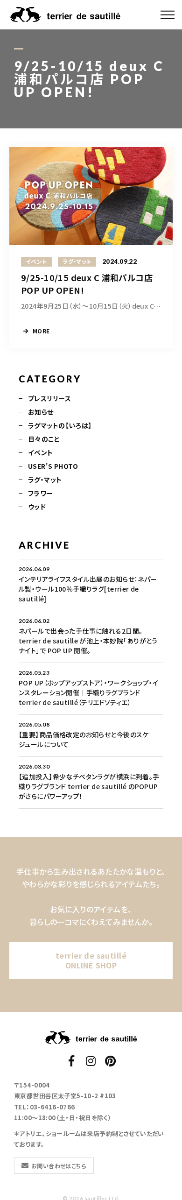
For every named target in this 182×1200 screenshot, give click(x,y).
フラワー (40, 493)
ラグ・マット (45, 479)
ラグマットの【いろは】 (60, 425)
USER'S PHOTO (53, 466)
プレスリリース (49, 398)
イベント (40, 452)
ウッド (37, 506)
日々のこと (44, 439)
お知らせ (41, 411)
